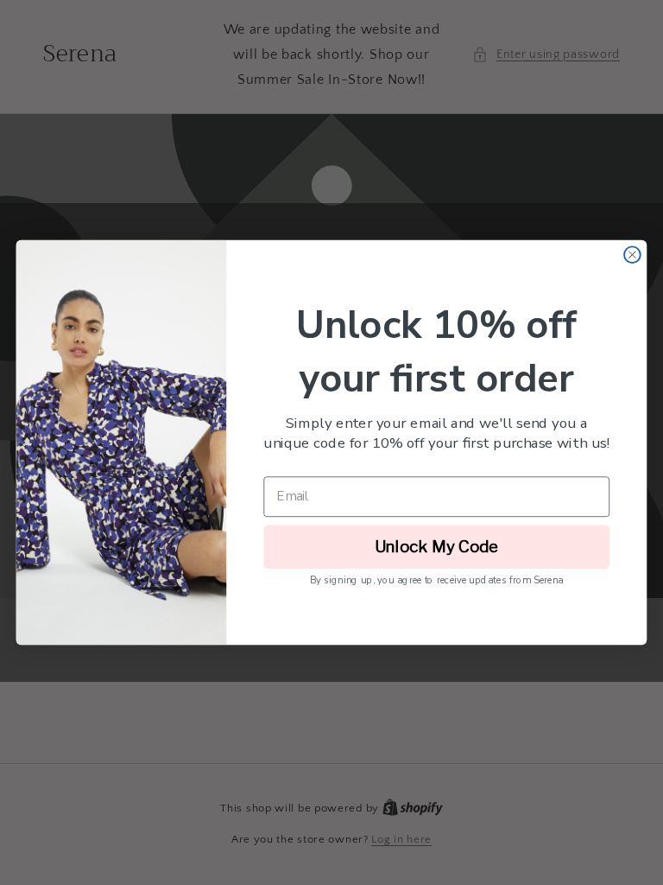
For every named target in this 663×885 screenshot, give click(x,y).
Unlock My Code (436, 547)
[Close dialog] (632, 254)
